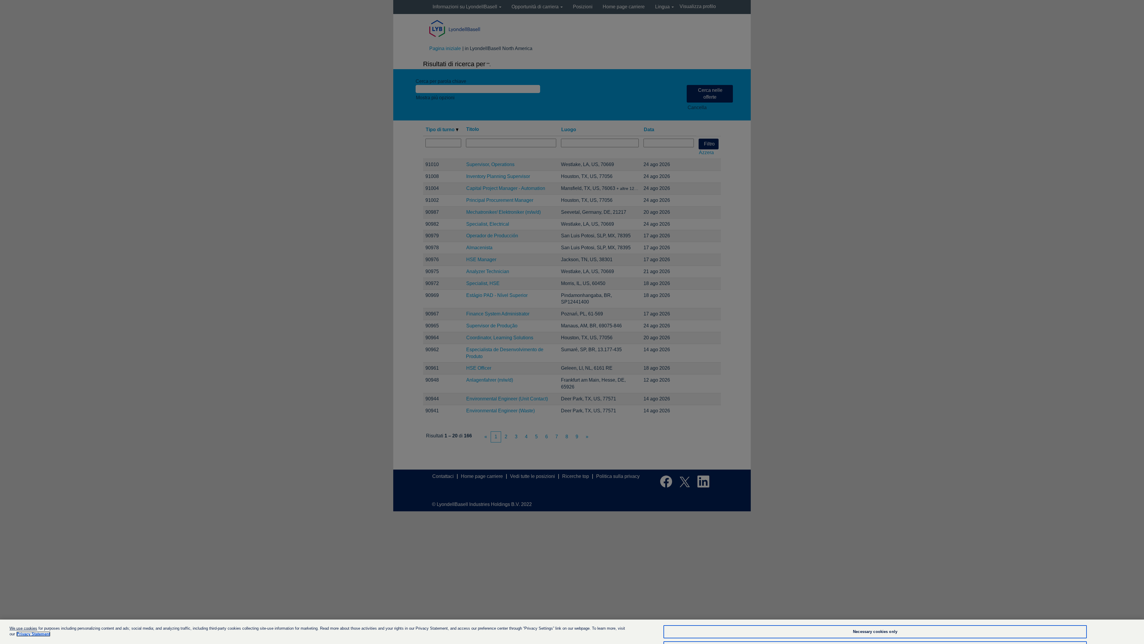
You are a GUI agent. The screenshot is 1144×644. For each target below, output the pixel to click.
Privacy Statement (33, 634)
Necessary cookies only (875, 632)
